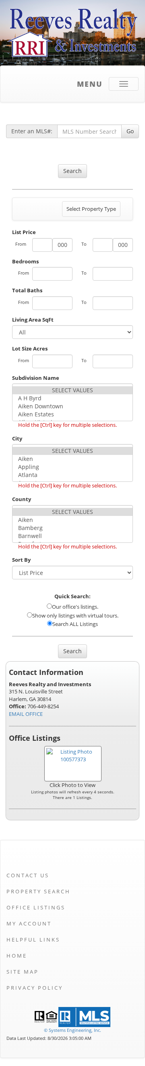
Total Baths (27, 290)
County (21, 499)
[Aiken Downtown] (72, 406)
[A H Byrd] (72, 398)
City (17, 438)
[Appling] (72, 467)
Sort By (21, 559)
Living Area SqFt (33, 319)
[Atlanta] (72, 475)
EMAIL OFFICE (26, 713)
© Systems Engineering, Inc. (72, 1030)
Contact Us (27, 875)
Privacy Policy (34, 987)
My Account (29, 923)
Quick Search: (72, 596)
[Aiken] (72, 459)
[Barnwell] (72, 536)
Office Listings (35, 907)
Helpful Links (33, 939)
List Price (24, 232)
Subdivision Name (35, 377)
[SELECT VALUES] (72, 390)
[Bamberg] (72, 528)
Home (16, 955)
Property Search (38, 891)
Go (130, 131)
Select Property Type (91, 211)
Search (72, 171)
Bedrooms (25, 261)
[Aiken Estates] (72, 414)
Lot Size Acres (30, 348)
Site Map (22, 971)
